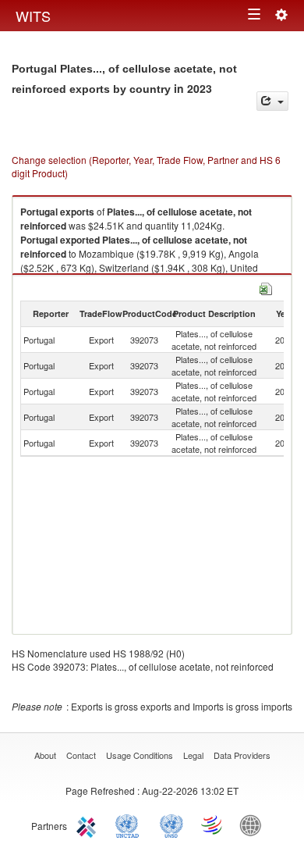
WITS (33, 15)
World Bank (254, 824)
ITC (88, 824)
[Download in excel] (266, 287)
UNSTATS (171, 824)
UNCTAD (130, 824)
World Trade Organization (212, 824)
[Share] (272, 101)
